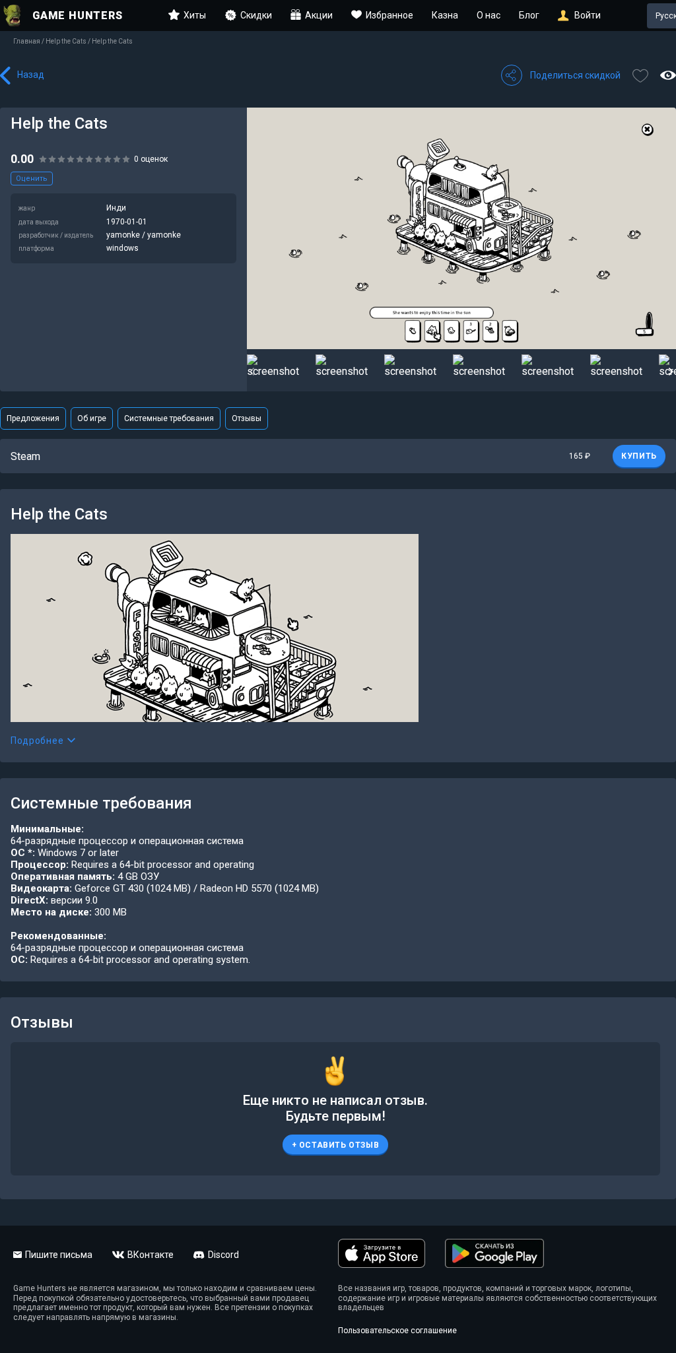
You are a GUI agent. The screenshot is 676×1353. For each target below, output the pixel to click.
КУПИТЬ (639, 456)
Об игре (91, 418)
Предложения (33, 418)
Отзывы (246, 418)
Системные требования (169, 418)
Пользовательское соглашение (397, 1330)
